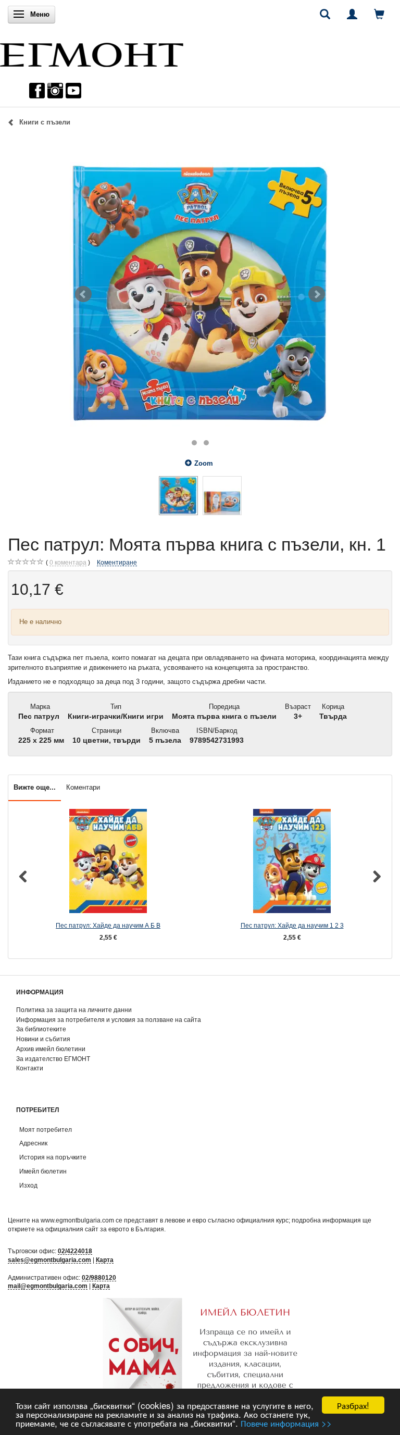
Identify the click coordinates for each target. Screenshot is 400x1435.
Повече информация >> (286, 1422)
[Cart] (379, 14)
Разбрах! (353, 1405)
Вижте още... (35, 787)
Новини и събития (43, 1038)
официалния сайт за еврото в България (104, 1229)
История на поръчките (52, 1157)
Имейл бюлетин (43, 1171)
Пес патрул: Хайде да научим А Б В (108, 925)
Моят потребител (45, 1129)
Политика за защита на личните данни (74, 1009)
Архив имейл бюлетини (50, 1048)
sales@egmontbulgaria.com (49, 1259)
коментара (67, 562)
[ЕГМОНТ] (91, 52)
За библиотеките (41, 1029)
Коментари (83, 787)
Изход (28, 1185)
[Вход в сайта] (352, 14)
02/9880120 (99, 1277)
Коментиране (117, 562)
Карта (105, 1259)
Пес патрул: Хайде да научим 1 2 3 (292, 925)
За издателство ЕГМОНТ (53, 1058)
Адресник (33, 1143)
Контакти (29, 1068)
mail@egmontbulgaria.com (48, 1285)
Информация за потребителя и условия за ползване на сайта (108, 1019)
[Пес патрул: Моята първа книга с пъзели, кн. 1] (200, 294)
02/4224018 (75, 1250)
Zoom (203, 463)
